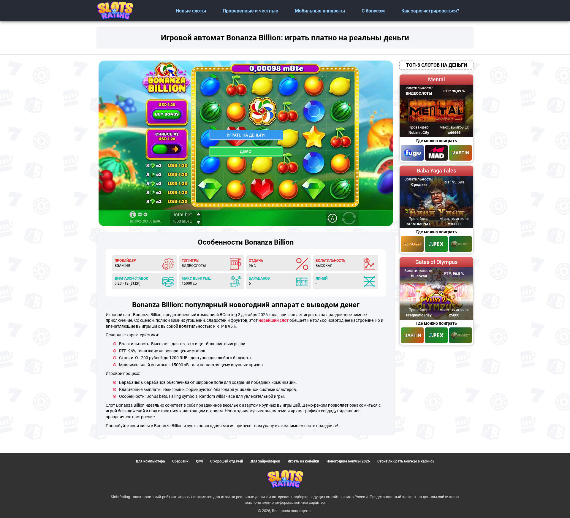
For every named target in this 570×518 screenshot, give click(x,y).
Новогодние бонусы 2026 (348, 461)
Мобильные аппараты (320, 11)
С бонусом (373, 11)
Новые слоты (191, 11)
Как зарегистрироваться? (430, 11)
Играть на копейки (303, 461)
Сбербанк (180, 461)
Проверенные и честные (250, 11)
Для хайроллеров (265, 461)
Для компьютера (150, 461)
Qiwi (199, 461)
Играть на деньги (246, 135)
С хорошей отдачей (226, 461)
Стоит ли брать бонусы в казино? (405, 461)
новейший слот (274, 320)
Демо (245, 151)
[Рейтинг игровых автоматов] (114, 10)
